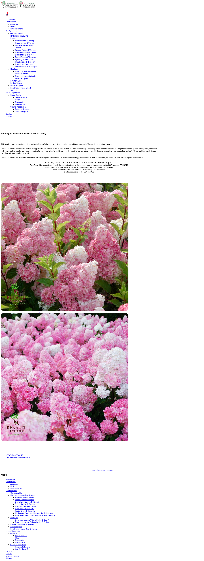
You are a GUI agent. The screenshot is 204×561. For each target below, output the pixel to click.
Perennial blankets (22, 109)
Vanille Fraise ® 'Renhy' (25, 41)
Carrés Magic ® (21, 111)
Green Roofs (15, 95)
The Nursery (11, 22)
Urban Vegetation (13, 93)
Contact (9, 116)
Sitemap (110, 470)
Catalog (9, 114)
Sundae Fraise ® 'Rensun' (25, 50)
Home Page (10, 19)
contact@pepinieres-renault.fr (18, 457)
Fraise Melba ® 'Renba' (24, 43)
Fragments (19, 102)
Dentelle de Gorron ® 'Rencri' (27, 502)
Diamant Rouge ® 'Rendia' (25, 52)
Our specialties (16, 33)
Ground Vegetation (18, 107)
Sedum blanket (21, 97)
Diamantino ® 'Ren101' (24, 55)
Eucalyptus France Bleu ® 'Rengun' (24, 529)
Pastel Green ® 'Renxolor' (25, 57)
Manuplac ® (20, 104)
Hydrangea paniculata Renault (22, 495)
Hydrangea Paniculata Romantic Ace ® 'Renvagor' (26, 65)
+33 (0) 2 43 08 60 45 (14, 455)
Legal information (98, 470)
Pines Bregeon (16, 85)
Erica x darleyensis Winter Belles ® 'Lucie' (25, 72)
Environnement (16, 29)
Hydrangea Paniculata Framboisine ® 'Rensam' (25, 60)
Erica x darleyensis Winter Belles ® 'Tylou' (25, 77)
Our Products (11, 31)
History (13, 26)
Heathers (14, 69)
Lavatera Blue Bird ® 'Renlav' (16, 82)
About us (14, 24)
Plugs (17, 100)
